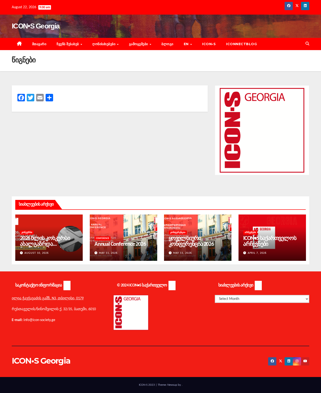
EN (187, 44)
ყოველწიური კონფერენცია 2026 (191, 241)
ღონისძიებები (104, 44)
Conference (102, 238)
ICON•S (209, 44)
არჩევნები (250, 232)
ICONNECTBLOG (241, 44)
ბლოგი (167, 44)
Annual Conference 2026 (120, 244)
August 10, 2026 (36, 253)
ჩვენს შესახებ (68, 44)
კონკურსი (26, 232)
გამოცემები (139, 44)
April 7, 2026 (257, 253)
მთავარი (39, 44)
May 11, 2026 (108, 253)
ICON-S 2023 (147, 384)
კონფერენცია (177, 232)
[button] (307, 44)
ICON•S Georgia (35, 26)
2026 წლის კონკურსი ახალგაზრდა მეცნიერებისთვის (45, 244)
